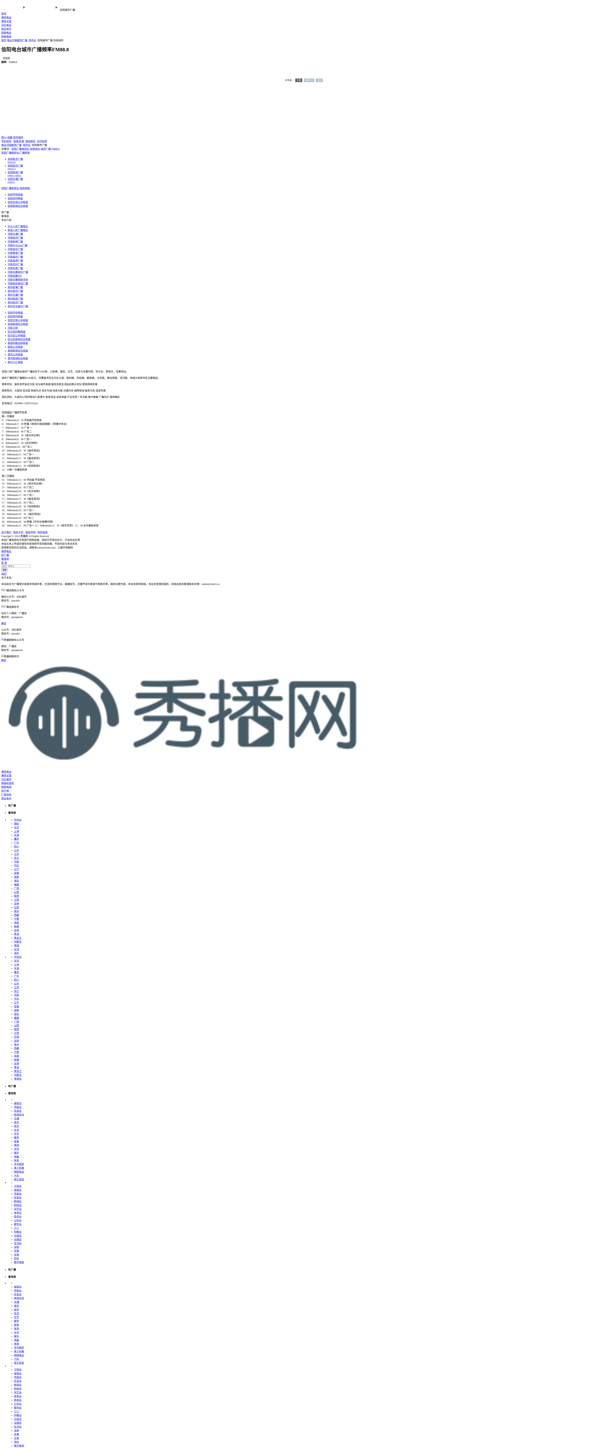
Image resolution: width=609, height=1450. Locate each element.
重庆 (16, 839)
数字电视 (19, 1262)
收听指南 (42, 532)
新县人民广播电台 (18, 230)
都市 (16, 1137)
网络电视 (6, 36)
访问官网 (42, 141)
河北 (16, 865)
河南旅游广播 (15, 260)
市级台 (18, 1107)
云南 (16, 907)
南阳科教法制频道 (18, 343)
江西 (16, 900)
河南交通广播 (15, 234)
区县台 (18, 1111)
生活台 (18, 1243)
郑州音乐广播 (15, 291)
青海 (16, 934)
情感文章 (6, 21)
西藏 (16, 915)
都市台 (18, 1224)
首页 (3, 13)
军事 (16, 1251)
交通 (16, 1118)
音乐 (16, 1122)
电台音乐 (6, 29)
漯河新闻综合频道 (18, 358)
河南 (14, 40)
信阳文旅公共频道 (18, 202)
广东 (16, 842)
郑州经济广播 (15, 302)
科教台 (18, 1232)
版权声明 (30, 532)
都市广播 (22, 40)
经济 (16, 1126)
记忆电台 (6, 25)
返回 (3, 574)
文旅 (16, 1254)
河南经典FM (14, 276)
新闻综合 (19, 1114)
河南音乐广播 (15, 249)
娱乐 (16, 1152)
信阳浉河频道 (15, 198)
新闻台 (18, 1201)
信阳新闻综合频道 (18, 206)
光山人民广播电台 (18, 226)
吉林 (16, 903)
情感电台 (6, 17)
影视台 (18, 1216)
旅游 (16, 1145)
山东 (16, 850)
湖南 (16, 877)
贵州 (16, 911)
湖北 (16, 880)
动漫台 (18, 1239)
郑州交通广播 (15, 295)
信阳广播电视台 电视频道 (15, 188)
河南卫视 (13, 328)
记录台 (18, 1235)
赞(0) (4, 137)
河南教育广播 (15, 253)
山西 (16, 892)
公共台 (18, 1220)
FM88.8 (55, 149)
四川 (16, 846)
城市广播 (46, 149)
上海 (16, 831)
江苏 (16, 854)
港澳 (16, 945)
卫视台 (18, 1186)
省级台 (18, 1103)
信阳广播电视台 (20, 149)
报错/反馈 (18, 141)
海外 (16, 953)
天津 (16, 835)
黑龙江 (18, 938)
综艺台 (18, 1209)
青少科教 (19, 1168)
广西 (16, 888)
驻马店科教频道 (16, 331)
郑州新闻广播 (15, 298)
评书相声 (19, 1164)
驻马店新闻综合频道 (19, 339)
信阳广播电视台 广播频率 (15, 152)
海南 (16, 922)
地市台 (32, 40)
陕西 (16, 896)
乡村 (16, 1149)
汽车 (16, 1175)
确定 (3, 623)
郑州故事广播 (15, 287)
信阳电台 (35, 149)
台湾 (16, 949)
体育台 (18, 1212)
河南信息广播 (15, 268)
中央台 (18, 820)
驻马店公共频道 (16, 335)
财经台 (18, 1205)
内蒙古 (18, 941)
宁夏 (16, 919)
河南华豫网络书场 (18, 279)
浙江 (16, 858)
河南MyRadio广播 (17, 245)
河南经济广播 (15, 237)
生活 (16, 1130)
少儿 (16, 1228)
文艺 (16, 1133)
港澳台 (18, 1079)
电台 (9, 40)
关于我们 (6, 532)
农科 (16, 1258)
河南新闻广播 (15, 241)
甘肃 (16, 930)
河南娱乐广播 (15, 256)
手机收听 (6, 141)
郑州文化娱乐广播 (18, 306)
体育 (16, 1160)
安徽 (16, 873)
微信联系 (30, 141)
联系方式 (18, 532)
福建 (16, 884)
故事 (16, 1141)
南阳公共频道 (15, 347)
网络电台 (6, 32)
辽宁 (16, 869)
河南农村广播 (15, 264)
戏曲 (16, 1156)
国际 (16, 823)
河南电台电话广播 (18, 283)
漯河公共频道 (15, 354)
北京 (16, 827)
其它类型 (19, 1179)
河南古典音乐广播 (18, 272)
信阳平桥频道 (15, 194)
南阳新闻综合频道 (18, 350)
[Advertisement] (304, 111)
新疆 (16, 926)
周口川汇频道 (15, 362)
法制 (16, 1247)
